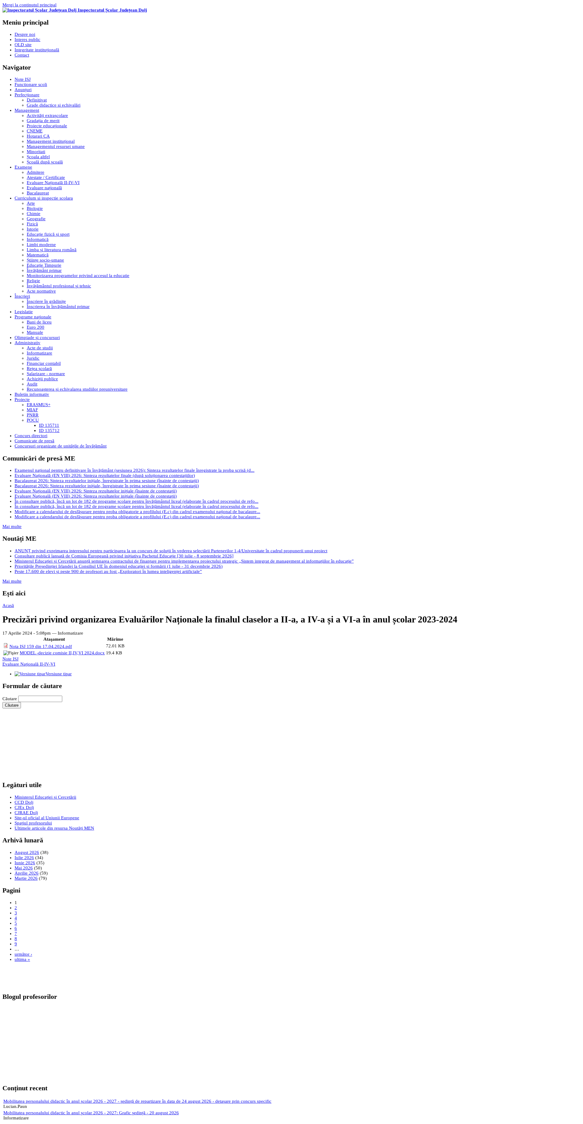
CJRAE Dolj (26, 812)
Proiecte (22, 399)
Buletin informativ (32, 394)
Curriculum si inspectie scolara (44, 198)
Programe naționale (33, 316)
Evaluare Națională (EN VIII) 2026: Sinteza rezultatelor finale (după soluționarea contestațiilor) (105, 475)
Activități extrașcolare (47, 115)
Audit (32, 384)
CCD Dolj (24, 802)
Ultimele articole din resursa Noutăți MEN (54, 828)
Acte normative (41, 291)
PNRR (33, 415)
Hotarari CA (38, 136)
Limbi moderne (41, 244)
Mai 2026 (24, 867)
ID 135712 (49, 430)
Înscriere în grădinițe (46, 301)
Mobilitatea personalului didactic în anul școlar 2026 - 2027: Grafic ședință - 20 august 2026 (91, 1112)
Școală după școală (45, 161)
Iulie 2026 (24, 857)
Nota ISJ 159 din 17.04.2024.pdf (40, 646)
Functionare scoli (31, 84)
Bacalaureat (38, 192)
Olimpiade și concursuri (37, 337)
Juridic (33, 358)
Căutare (10, 698)
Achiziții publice (42, 378)
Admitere (35, 172)
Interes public (27, 39)
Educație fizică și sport (48, 234)
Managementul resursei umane (56, 146)
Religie (33, 280)
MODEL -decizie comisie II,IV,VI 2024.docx (62, 652)
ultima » (22, 959)
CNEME (35, 131)
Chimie (33, 213)
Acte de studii (40, 347)
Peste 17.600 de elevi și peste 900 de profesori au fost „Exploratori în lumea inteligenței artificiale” (108, 571)
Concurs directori (31, 435)
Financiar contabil (44, 363)
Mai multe (12, 526)
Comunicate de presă (34, 440)
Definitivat (37, 100)
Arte (31, 203)
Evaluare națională (44, 187)
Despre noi (25, 34)
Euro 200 (35, 327)
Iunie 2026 (25, 862)
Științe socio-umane (45, 260)
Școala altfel (38, 156)
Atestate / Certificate (46, 177)
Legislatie (24, 311)
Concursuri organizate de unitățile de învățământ (61, 446)
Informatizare (39, 353)
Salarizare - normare (46, 373)
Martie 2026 (26, 878)
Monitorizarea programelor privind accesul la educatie (78, 275)
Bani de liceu (39, 322)
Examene (23, 167)
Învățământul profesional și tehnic (59, 285)
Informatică (38, 239)
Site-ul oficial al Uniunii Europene (47, 817)
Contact (22, 55)
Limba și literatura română (52, 249)
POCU (33, 420)
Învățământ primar (44, 270)
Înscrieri (22, 296)
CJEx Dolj (24, 807)
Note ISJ (23, 79)
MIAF (32, 409)
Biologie (35, 208)
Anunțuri (23, 89)
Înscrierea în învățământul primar (58, 306)
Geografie (36, 218)
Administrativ (27, 342)
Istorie (33, 229)
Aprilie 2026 (27, 873)
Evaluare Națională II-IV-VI (53, 182)
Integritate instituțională (37, 49)
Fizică (32, 223)
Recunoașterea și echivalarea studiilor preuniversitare (77, 389)
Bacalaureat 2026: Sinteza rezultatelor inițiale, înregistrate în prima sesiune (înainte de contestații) (107, 480)
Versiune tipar (59, 673)
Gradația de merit (43, 120)
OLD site (23, 44)
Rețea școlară (39, 368)
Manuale (35, 332)
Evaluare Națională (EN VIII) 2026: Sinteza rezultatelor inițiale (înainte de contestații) (96, 490)
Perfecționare (27, 94)
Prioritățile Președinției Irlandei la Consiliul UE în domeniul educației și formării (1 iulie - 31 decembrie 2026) (119, 566)
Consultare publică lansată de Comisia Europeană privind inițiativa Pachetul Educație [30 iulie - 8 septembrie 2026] (124, 555)
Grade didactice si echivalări (53, 105)
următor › (23, 954)
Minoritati (36, 151)
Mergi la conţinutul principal (29, 4)
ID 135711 (49, 425)
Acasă (8, 605)
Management (27, 110)
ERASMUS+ (38, 404)
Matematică (38, 254)
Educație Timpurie (44, 265)
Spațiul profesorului (33, 823)
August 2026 (27, 852)
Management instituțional (51, 141)
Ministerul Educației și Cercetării (45, 797)
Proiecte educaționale (47, 125)
